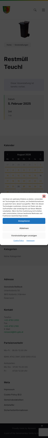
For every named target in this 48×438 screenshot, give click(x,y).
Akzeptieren (24, 221)
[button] (44, 196)
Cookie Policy (18, 240)
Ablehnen (24, 228)
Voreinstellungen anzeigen (24, 235)
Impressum (31, 240)
